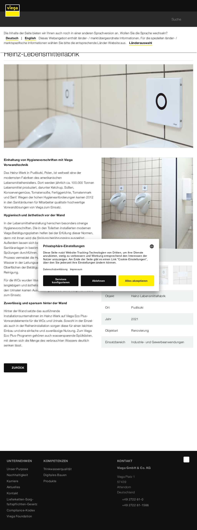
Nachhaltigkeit (17, 475)
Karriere (12, 481)
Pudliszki (137, 307)
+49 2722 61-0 (132, 499)
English (30, 38)
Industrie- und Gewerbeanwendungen (157, 342)
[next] (189, 210)
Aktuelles (13, 487)
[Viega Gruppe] (12, 6)
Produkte (49, 481)
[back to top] (186, 459)
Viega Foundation (19, 516)
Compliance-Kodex (21, 510)
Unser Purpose (17, 469)
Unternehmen (19, 461)
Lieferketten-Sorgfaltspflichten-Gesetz (22, 501)
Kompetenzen (55, 461)
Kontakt (12, 493)
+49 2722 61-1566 (135, 505)
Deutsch (12, 38)
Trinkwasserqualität (57, 469)
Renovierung (140, 330)
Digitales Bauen (55, 475)
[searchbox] (95, 19)
